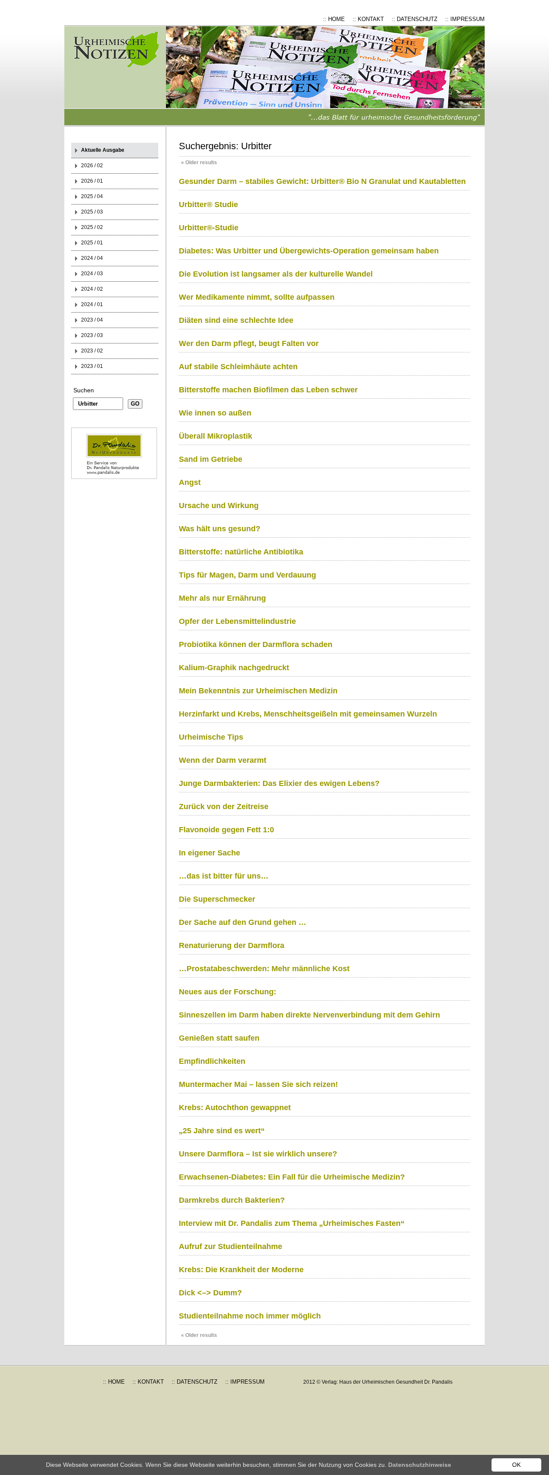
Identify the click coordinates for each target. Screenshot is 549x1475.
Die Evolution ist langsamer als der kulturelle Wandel (276, 274)
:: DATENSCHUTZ (414, 19)
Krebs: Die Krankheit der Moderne (241, 1269)
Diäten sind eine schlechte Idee (236, 320)
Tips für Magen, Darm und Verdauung (247, 575)
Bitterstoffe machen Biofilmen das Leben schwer (268, 389)
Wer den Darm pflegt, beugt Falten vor (249, 343)
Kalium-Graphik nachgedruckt (234, 667)
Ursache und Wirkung (219, 505)
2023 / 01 (92, 366)
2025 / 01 (92, 243)
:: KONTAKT (368, 19)
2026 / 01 (92, 181)
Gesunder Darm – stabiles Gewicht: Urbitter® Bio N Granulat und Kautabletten (322, 181)
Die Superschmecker (217, 899)
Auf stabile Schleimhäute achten (238, 366)
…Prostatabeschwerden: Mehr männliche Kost (264, 968)
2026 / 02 (92, 166)
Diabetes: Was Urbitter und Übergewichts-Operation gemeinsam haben (309, 251)
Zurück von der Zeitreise (223, 806)
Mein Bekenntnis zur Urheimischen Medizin (258, 690)
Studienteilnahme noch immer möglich (250, 1316)
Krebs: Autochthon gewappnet (235, 1107)
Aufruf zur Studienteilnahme (230, 1246)
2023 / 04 (92, 320)
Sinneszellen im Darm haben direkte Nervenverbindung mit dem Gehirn (309, 1015)
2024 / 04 (92, 258)
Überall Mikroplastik (215, 436)
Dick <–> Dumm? (210, 1292)
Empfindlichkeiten (212, 1061)
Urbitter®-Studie (208, 227)
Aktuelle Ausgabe (102, 150)
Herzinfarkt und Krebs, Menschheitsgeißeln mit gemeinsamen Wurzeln (308, 714)
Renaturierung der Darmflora (231, 945)
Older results (199, 163)
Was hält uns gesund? (219, 528)
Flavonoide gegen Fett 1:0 (226, 829)
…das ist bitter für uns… (223, 876)
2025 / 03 (92, 212)
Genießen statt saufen (219, 1038)
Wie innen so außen (215, 413)
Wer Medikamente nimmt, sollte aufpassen (257, 297)
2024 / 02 (92, 289)
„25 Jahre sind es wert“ (222, 1130)
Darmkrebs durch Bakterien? (232, 1200)
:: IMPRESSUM (465, 19)
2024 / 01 (92, 304)
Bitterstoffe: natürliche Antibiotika (241, 552)
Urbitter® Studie (208, 204)
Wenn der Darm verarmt (222, 760)
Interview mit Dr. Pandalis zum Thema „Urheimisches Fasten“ (291, 1223)
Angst (190, 482)
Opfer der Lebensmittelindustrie (237, 621)
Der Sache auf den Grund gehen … (242, 922)
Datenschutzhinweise (419, 1464)
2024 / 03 (92, 274)
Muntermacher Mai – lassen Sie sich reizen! (258, 1084)
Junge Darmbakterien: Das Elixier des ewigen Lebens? (279, 783)
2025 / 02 (92, 227)
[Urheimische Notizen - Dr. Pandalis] (122, 76)
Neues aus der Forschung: (227, 991)
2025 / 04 (92, 196)
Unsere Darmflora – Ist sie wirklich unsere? (258, 1154)
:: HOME (334, 19)
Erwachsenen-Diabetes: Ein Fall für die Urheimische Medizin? (292, 1177)
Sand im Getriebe (210, 459)
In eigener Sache (209, 853)
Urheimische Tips (211, 737)
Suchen (83, 390)
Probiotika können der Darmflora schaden (255, 644)
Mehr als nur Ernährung (222, 598)
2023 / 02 (92, 351)
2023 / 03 (92, 335)
